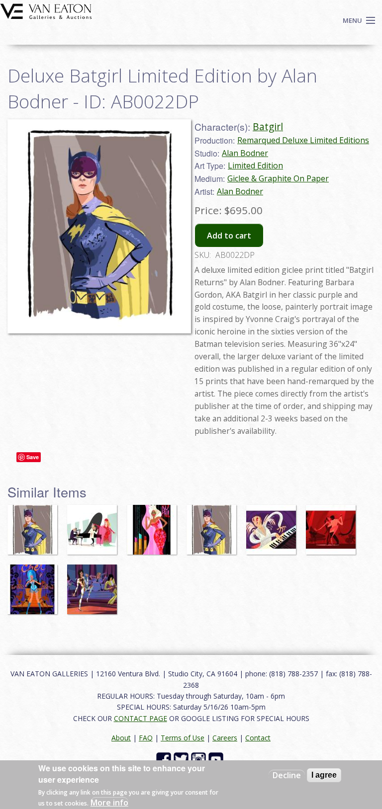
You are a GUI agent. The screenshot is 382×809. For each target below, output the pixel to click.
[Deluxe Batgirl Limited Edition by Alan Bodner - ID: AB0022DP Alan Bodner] (99, 225)
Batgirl (268, 126)
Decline (287, 775)
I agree (324, 775)
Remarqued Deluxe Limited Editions (303, 140)
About (121, 737)
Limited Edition (255, 165)
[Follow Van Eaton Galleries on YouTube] (217, 759)
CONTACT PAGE (140, 718)
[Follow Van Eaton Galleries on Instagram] (199, 759)
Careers (224, 737)
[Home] (46, 10)
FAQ (146, 737)
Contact (258, 737)
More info (109, 802)
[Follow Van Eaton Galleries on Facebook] (165, 759)
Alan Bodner (245, 153)
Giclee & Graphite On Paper (278, 178)
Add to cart (229, 235)
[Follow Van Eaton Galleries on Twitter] (182, 759)
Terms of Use (182, 737)
